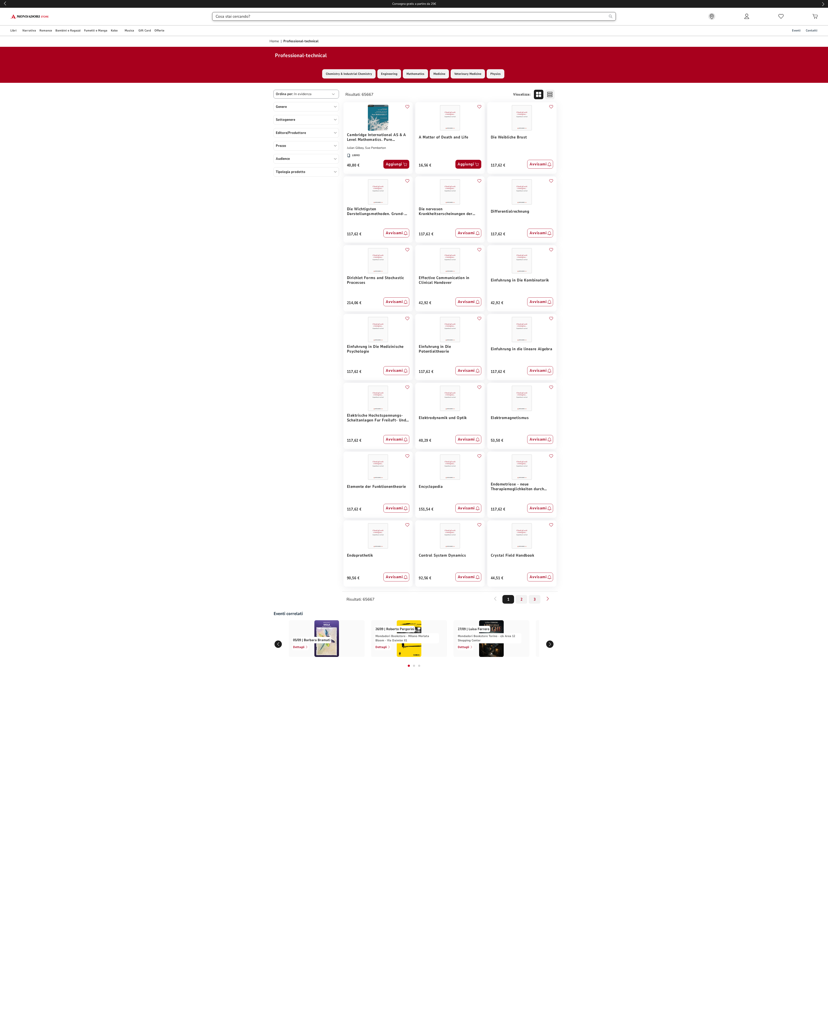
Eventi (796, 30)
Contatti (811, 30)
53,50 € (497, 440)
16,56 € (425, 165)
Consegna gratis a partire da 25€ (414, 4)
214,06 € (354, 303)
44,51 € (497, 578)
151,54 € (426, 509)
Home (275, 41)
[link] (711, 16)
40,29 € (425, 440)
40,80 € (353, 165)
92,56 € (425, 578)
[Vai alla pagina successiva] (547, 598)
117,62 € (498, 165)
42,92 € (425, 303)
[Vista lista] (550, 94)
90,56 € (353, 578)
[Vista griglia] (538, 94)
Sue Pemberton (375, 148)
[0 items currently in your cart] (815, 16)
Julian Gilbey (355, 148)
